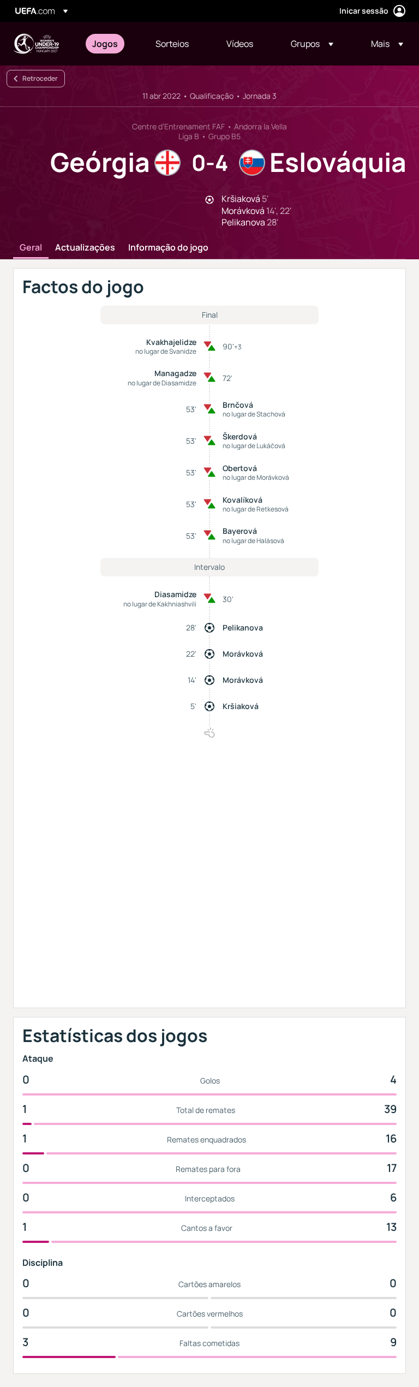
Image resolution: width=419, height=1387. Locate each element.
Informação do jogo (168, 248)
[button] (312, 43)
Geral (31, 248)
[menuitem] (110, 43)
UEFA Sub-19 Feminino (36, 43)
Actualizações (85, 248)
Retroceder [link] (40, 78)
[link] (105, 43)
